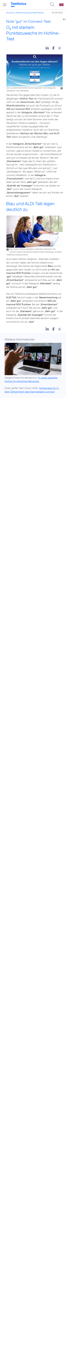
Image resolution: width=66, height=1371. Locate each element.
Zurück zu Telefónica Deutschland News (25, 12)
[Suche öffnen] (52, 4)
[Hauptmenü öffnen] (4, 4)
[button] (47, 48)
